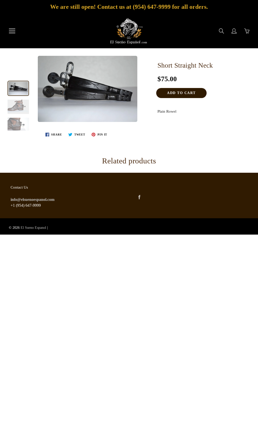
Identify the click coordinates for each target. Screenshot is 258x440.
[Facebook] (139, 197)
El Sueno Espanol (33, 228)
